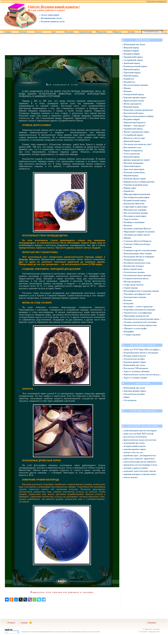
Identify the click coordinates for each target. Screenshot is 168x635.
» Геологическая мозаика (133, 272)
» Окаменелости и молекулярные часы (139, 325)
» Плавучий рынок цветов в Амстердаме (140, 352)
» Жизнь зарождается (131, 103)
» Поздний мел (128, 81)
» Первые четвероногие (132, 150)
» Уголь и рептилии (131, 153)
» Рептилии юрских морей (134, 178)
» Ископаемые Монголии (133, 203)
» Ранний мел (128, 78)
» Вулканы (127, 300)
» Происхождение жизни (133, 100)
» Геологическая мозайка (133, 358)
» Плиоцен (127, 91)
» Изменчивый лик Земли (133, 44)
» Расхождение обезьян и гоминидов (138, 256)
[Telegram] (44, 600)
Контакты (152, 622)
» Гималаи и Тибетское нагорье (136, 244)
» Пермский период (130, 69)
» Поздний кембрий (131, 53)
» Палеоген (127, 225)
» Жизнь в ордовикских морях (135, 131)
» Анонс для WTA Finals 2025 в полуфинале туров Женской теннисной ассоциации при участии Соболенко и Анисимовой (142, 349)
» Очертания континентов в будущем (138, 309)
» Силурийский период (132, 60)
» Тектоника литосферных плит (136, 294)
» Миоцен (126, 88)
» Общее (125, 397)
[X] (21, 600)
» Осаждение (127, 303)
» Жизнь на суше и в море (133, 138)
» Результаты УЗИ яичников (135, 368)
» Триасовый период (131, 72)
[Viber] (30, 600)
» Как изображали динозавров (135, 197)
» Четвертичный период (133, 94)
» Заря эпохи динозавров (133, 169)
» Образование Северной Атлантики (138, 231)
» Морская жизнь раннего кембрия (138, 116)
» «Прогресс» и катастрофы (134, 328)
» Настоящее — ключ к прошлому (137, 306)
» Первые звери (129, 188)
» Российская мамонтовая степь (136, 262)
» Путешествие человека (133, 266)
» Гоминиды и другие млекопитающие (139, 250)
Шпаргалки (101, 32)
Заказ (53, 32)
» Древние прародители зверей (135, 159)
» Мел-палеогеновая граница (135, 85)
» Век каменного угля (131, 147)
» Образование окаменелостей (135, 315)
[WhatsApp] (34, 600)
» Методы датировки (131, 281)
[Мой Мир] (16, 600)
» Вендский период (130, 47)
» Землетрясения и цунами (134, 297)
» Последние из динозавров (134, 216)
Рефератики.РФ (153, 631)
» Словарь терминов (131, 334)
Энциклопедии (85, 32)
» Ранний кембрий (130, 50)
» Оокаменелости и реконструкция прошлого (142, 319)
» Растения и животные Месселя (136, 228)
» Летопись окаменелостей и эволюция (139, 322)
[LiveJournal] (25, 600)
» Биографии (128, 331)
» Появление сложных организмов (137, 110)
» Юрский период (130, 75)
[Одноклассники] (11, 600)
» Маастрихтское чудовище (134, 209)
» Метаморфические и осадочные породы (140, 291)
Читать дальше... (131, 477)
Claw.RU (156, 629)
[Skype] (39, 600)
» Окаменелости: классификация (137, 312)
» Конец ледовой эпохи (132, 269)
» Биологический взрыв (132, 113)
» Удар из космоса (130, 219)
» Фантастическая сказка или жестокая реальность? (142, 374)
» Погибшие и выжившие (133, 222)
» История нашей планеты (134, 355)
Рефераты (117, 32)
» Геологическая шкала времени (136, 275)
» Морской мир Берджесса (134, 122)
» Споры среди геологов (132, 284)
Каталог (38, 32)
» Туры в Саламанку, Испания (135, 371)
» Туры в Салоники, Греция (134, 377)
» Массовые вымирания (132, 163)
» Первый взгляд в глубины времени (138, 181)
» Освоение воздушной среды (135, 184)
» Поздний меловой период (134, 200)
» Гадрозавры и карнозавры (134, 206)
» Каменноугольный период (134, 66)
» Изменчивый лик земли (133, 365)
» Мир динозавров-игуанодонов (136, 194)
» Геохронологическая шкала (135, 278)
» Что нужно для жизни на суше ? (137, 144)
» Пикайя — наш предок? (133, 125)
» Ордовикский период (132, 57)
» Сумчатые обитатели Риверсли (136, 241)
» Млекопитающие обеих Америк (137, 253)
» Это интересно (129, 400)
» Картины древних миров (134, 97)
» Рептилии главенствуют (133, 172)
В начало (23, 32)
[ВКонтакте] (7, 600)
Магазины (69, 32)
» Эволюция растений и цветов (136, 234)
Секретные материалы (156, 1)
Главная (7, 32)
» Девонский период (131, 63)
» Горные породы (130, 287)
